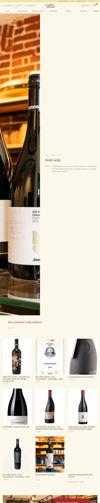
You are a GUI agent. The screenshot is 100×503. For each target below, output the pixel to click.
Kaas (7, 11)
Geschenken (83, 11)
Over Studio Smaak (63, 1)
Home (46, 155)
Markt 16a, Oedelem (7, 5)
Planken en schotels (38, 11)
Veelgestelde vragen (81, 1)
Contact (90, 1)
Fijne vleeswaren (23, 11)
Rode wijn (59, 155)
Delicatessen (53, 11)
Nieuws (72, 1)
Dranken (68, 11)
